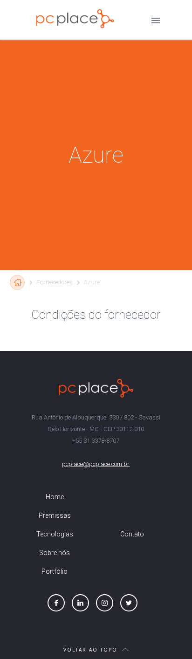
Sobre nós (54, 552)
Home (55, 497)
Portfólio (54, 571)
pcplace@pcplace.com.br (96, 463)
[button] (155, 20)
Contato (132, 534)
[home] (72, 19)
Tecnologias (54, 534)
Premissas (55, 515)
